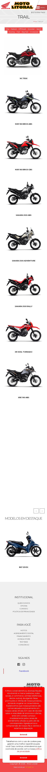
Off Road (22, 29)
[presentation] (36, 510)
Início (35, 21)
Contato (24, 609)
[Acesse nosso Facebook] (18, 664)
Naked (14, 29)
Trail (18, 32)
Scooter (31, 29)
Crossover (34, 32)
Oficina (23, 606)
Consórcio (23, 645)
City (7, 29)
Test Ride (24, 642)
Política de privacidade (24, 612)
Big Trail (25, 32)
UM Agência (29, 767)
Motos (24, 630)
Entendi (23, 735)
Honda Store (24, 639)
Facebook (24, 671)
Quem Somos (24, 603)
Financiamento (24, 636)
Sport (39, 29)
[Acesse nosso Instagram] (23, 664)
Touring (12, 32)
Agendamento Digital (24, 633)
